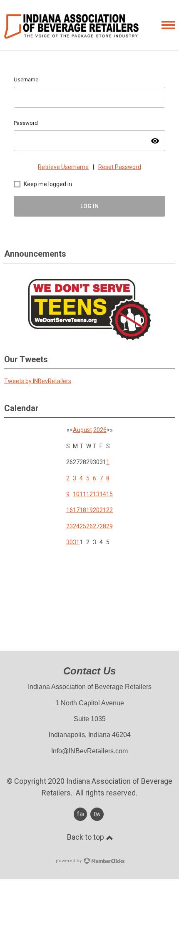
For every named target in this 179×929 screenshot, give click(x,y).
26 (89, 526)
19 (89, 510)
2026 (100, 430)
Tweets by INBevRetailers (37, 381)
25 (83, 526)
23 (69, 526)
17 (76, 510)
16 (69, 510)
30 (69, 542)
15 (109, 494)
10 (76, 494)
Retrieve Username (63, 167)
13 (96, 494)
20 (96, 510)
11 (83, 494)
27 (96, 526)
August (82, 430)
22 (109, 510)
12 (89, 494)
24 (76, 526)
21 (102, 510)
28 (102, 526)
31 (76, 542)
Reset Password (119, 167)
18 (83, 510)
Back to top (86, 837)
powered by (69, 860)
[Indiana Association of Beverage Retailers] (71, 26)
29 (109, 526)
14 (102, 494)
